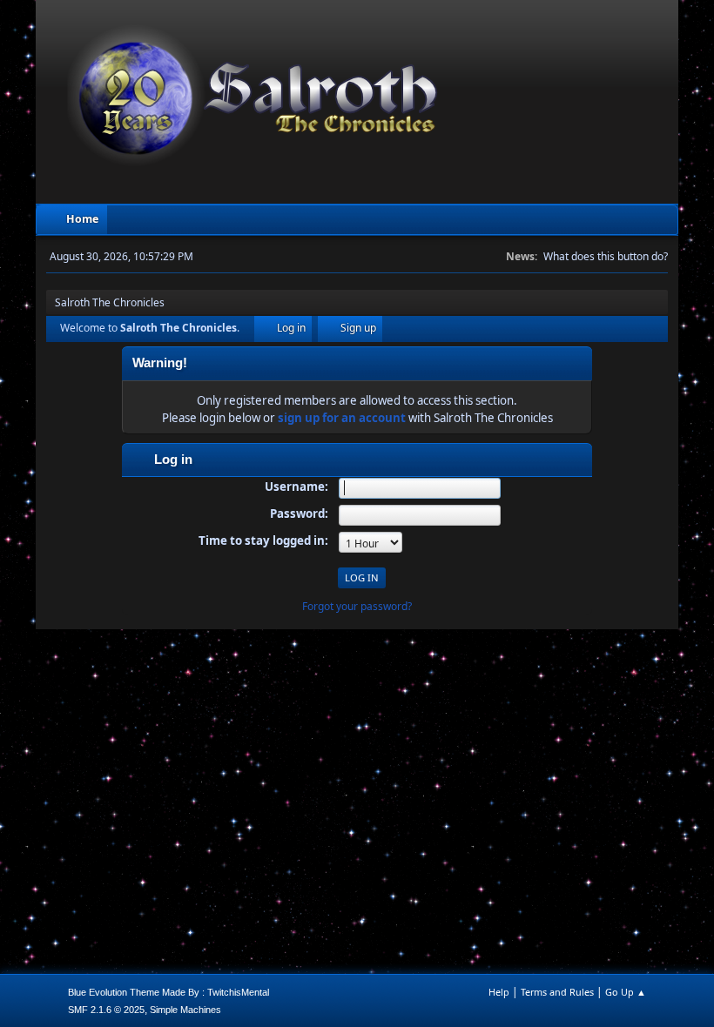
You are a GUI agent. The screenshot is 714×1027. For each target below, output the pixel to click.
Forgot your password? (357, 606)
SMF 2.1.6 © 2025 (106, 1009)
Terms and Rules (557, 991)
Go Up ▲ (625, 991)
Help (498, 991)
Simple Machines (185, 1009)
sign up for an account (342, 418)
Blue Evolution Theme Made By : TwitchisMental (168, 992)
